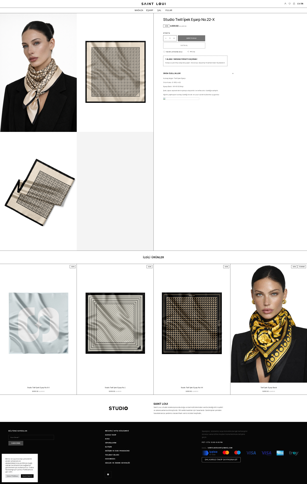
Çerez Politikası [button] (12, 476)
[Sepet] (294, 4)
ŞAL (159, 10)
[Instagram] (108, 474)
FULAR (168, 10)
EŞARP (149, 10)
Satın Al (184, 45)
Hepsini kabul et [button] (27, 476)
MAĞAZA (139, 10)
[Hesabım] (285, 4)
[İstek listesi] (290, 4)
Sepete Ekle (191, 38)
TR (302, 4)
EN (298, 4)
